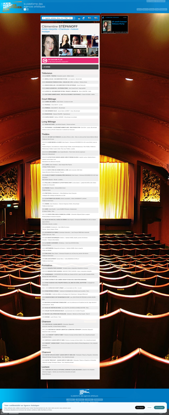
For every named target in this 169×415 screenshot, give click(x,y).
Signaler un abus (85, 402)
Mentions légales (94, 402)
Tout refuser (140, 407)
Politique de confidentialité (73, 402)
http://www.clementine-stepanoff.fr (58, 61)
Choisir (149, 407)
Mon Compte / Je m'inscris (155, 1)
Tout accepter (159, 407)
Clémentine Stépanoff (112, 17)
